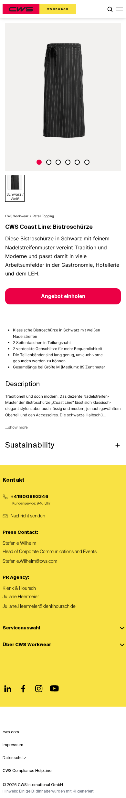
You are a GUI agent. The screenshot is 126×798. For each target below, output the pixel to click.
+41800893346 (29, 497)
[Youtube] (54, 688)
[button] (119, 9)
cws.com (11, 732)
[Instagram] (39, 688)
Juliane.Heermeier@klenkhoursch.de (39, 606)
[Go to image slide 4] (67, 162)
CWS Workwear (16, 216)
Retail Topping (43, 216)
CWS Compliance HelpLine (27, 771)
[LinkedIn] (8, 688)
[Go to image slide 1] (39, 162)
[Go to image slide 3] (58, 162)
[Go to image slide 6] (86, 162)
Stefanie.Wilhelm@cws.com (30, 561)
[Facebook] (23, 688)
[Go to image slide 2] (48, 162)
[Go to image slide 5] (77, 162)
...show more (16, 427)
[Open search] (109, 9)
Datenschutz (14, 758)
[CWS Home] (39, 9)
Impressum (13, 745)
